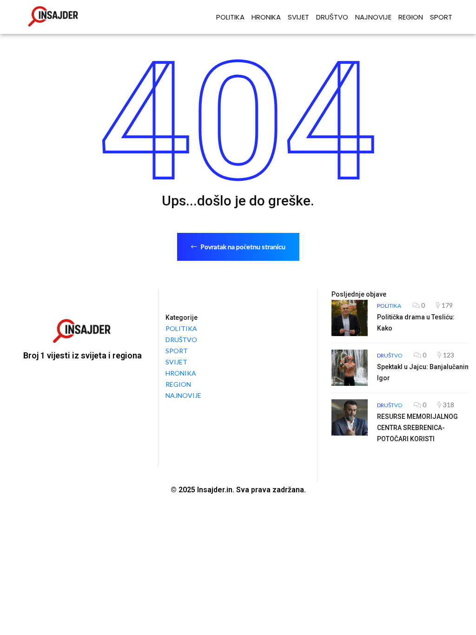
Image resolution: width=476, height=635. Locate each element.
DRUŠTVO (332, 17)
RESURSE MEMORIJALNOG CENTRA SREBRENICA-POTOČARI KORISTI (417, 428)
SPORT (441, 17)
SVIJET (298, 17)
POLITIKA (230, 17)
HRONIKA (266, 17)
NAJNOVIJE (373, 17)
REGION (410, 17)
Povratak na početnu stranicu (242, 247)
